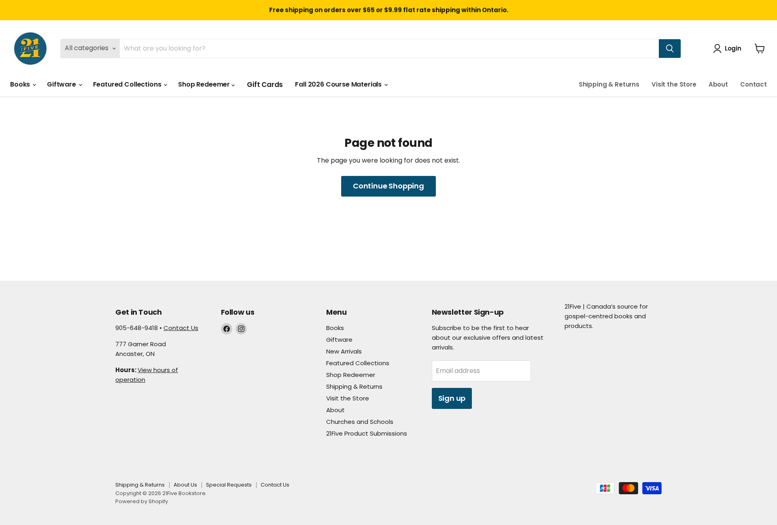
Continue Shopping (388, 186)
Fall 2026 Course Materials (339, 84)
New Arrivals (344, 351)
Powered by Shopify (141, 501)
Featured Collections (128, 84)
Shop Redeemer (204, 84)
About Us (185, 485)
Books (21, 84)
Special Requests (229, 485)
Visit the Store (674, 84)
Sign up (452, 398)
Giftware (62, 84)
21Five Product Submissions (366, 433)
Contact (753, 84)
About (718, 84)
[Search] (670, 48)
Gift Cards (265, 84)
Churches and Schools (359, 421)
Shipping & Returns (609, 84)
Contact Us (180, 328)
